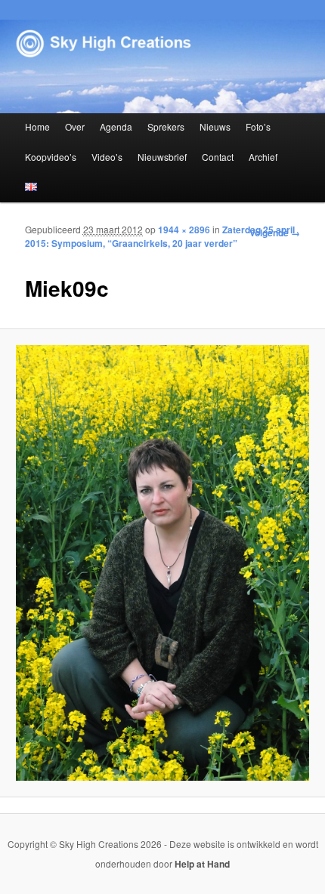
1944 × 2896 (184, 229)
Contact (218, 156)
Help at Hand (202, 864)
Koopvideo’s (50, 156)
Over (75, 126)
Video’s (106, 156)
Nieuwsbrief (162, 156)
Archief (263, 156)
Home (37, 126)
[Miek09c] (162, 563)
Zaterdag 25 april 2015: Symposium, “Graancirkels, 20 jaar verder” (160, 236)
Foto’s (258, 126)
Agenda (116, 126)
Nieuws (215, 126)
